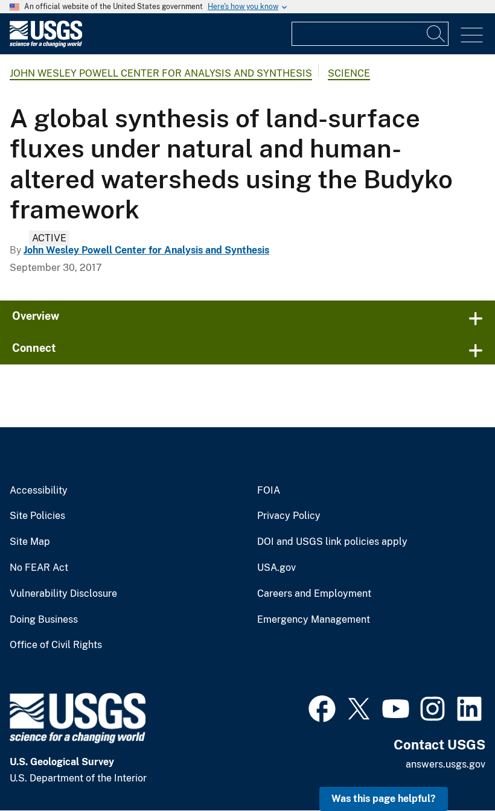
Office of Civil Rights (56, 645)
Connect (34, 348)
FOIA (268, 490)
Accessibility (39, 490)
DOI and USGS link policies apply (332, 541)
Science (349, 73)
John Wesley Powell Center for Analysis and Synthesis (161, 73)
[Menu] (471, 35)
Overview (35, 316)
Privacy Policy (289, 515)
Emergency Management (313, 619)
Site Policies (37, 515)
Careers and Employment (314, 593)
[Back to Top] (451, 767)
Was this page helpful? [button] (383, 798)
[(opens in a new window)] (322, 707)
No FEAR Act (39, 567)
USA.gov (276, 567)
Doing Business (44, 619)
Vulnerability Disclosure (63, 593)
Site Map (30, 541)
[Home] (46, 44)
